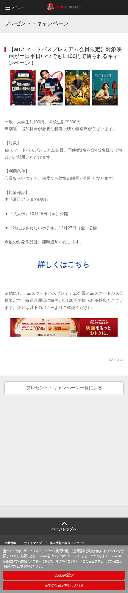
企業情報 (10, 543)
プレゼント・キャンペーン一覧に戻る (64, 387)
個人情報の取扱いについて (67, 543)
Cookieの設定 (64, 575)
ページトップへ (64, 529)
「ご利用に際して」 (42, 561)
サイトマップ (33, 543)
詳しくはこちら (64, 264)
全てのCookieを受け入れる (64, 585)
